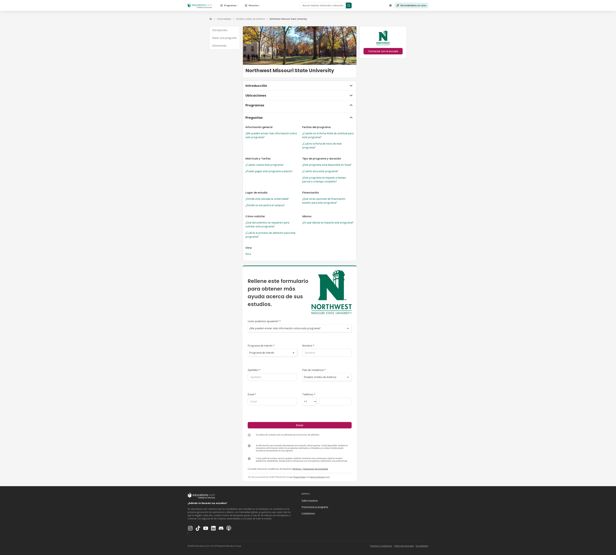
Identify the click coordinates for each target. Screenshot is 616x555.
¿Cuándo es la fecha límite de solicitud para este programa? (328, 135)
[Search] (349, 5)
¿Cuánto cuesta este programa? (264, 165)
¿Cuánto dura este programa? (320, 171)
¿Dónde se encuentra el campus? (265, 205)
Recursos (254, 5)
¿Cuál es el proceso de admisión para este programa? (270, 234)
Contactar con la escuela (383, 51)
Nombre (308, 345)
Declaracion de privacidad (315, 468)
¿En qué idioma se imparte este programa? (327, 222)
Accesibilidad (422, 546)
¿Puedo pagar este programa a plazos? (268, 171)
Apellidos (254, 370)
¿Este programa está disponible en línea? (326, 165)
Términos (296, 468)
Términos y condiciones (381, 546)
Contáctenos (308, 513)
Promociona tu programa (315, 506)
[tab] (225, 30)
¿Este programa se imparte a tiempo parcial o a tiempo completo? (324, 179)
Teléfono (308, 394)
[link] (288, 19)
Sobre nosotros (310, 500)
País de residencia (314, 370)
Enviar (299, 425)
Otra (248, 254)
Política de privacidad (404, 546)
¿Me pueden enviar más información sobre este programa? (271, 135)
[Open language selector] (390, 5)
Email (252, 394)
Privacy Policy (299, 477)
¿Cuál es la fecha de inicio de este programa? (322, 145)
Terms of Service (317, 477)
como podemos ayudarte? (264, 321)
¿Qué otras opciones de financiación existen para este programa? (323, 200)
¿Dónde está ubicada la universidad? (267, 199)
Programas (230, 5)
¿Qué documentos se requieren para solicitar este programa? (267, 224)
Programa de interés (261, 345)
